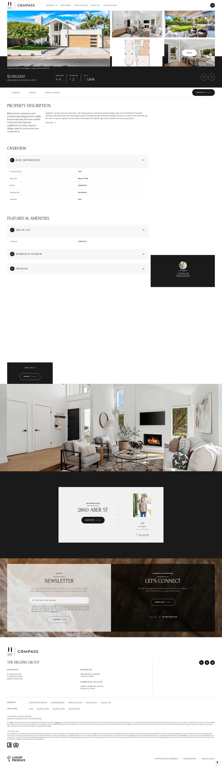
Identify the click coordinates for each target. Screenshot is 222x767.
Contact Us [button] (106, 703)
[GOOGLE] (207, 662)
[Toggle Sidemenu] (212, 5)
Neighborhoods (58, 703)
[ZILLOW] (212, 662)
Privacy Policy (55, 611)
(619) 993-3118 (184, 273)
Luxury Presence (170, 759)
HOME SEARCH (65, 5)
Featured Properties (38, 703)
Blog (31, 709)
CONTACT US (95, 5)
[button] (203, 92)
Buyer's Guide (43, 709)
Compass (57, 722)
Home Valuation (75, 703)
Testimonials (74, 709)
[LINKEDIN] (201, 662)
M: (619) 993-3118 (110, 5)
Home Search (91, 703)
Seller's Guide (59, 709)
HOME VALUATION (81, 5)
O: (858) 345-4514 (14, 676)
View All (189, 53)
